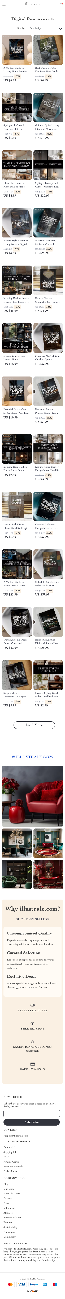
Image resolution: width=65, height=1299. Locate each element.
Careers (7, 1198)
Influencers (9, 1208)
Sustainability (10, 1227)
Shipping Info (10, 1152)
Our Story (8, 1189)
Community (9, 1237)
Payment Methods (13, 1167)
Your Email (13, 1113)
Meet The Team (11, 1194)
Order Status (10, 1171)
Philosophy (9, 1232)
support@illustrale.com (15, 1136)
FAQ (6, 1157)
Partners (7, 1222)
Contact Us (9, 1147)
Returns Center (11, 1162)
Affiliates (8, 1213)
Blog (6, 1184)
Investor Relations (13, 1218)
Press (6, 1203)
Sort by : (21, 28)
